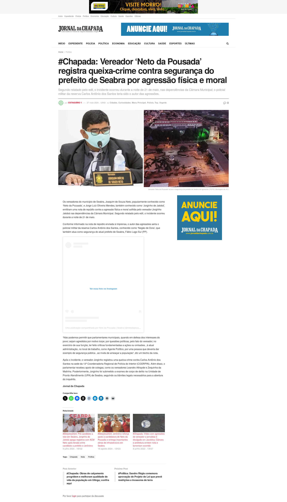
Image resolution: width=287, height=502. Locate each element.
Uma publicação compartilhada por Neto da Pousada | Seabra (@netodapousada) (104, 328)
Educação (105, 16)
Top (156, 102)
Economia (95, 16)
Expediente (69, 16)
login (74, 495)
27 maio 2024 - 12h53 (96, 102)
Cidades (113, 102)
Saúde (121, 16)
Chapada (73, 456)
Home (60, 52)
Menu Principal (139, 102)
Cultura (114, 16)
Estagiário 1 (75, 102)
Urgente (163, 102)
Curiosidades (124, 102)
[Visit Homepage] (80, 29)
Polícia (78, 16)
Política (86, 16)
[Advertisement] (203, 365)
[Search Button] (227, 43)
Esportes (129, 16)
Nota (83, 456)
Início (60, 16)
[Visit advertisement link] (143, 7)
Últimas (138, 16)
